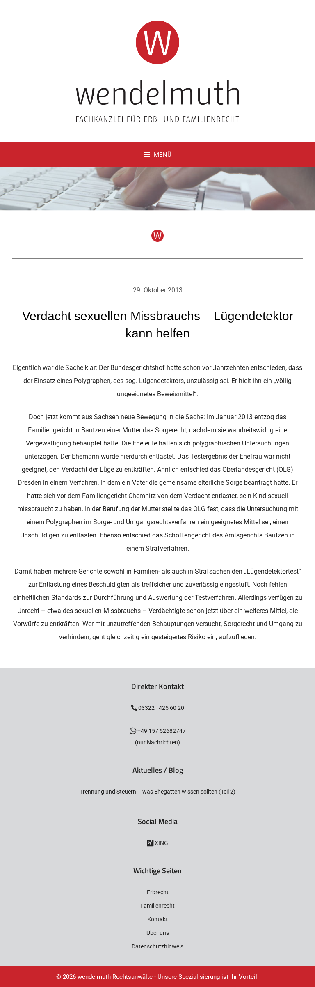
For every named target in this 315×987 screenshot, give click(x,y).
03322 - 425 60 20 (160, 708)
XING (160, 843)
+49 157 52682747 (161, 731)
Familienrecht (157, 905)
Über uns (157, 933)
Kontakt (157, 919)
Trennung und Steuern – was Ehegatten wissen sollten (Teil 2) (157, 791)
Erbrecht (158, 892)
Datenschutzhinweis (157, 946)
